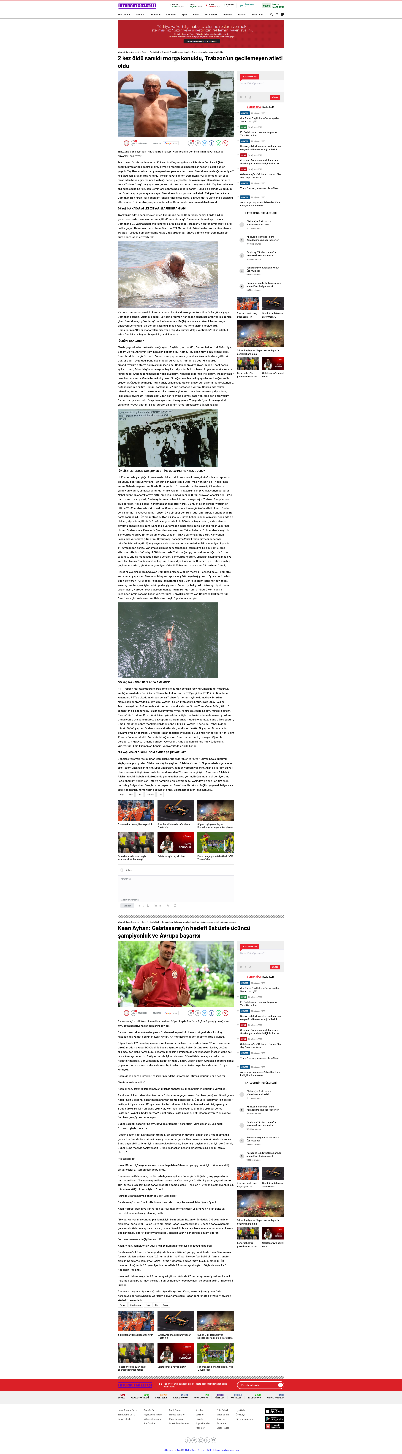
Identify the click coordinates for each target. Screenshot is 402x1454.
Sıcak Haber (223, 1427)
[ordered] (156, 905)
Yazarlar (242, 14)
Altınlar (199, 1410)
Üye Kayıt (240, 1414)
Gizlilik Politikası (189, 1450)
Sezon (165, 1305)
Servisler (140, 14)
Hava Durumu (180, 1396)
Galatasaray (135, 1305)
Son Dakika (124, 14)
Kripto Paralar (275, 1396)
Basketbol (154, 52)
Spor (184, 14)
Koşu (122, 794)
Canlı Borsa (175, 1410)
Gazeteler (257, 14)
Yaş (160, 794)
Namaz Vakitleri (140, 1396)
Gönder (127, 905)
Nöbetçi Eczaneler (153, 1418)
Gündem (155, 14)
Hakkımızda (168, 1450)
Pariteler (236, 1396)
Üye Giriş (240, 1410)
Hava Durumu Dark (127, 1410)
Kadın (196, 14)
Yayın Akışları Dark (153, 1414)
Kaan (148, 1305)
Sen (131, 794)
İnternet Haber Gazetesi (128, 52)
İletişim (177, 1450)
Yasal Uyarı (234, 1450)
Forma (122, 1305)
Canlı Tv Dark (150, 1410)
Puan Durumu (201, 1396)
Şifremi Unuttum (244, 1418)
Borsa (121, 1396)
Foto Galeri (211, 14)
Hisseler (219, 1396)
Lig (156, 1305)
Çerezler (201, 1450)
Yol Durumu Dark (126, 1414)
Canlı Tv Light (124, 1418)
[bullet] (160, 905)
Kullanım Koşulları (221, 1450)
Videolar (227, 14)
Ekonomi (171, 14)
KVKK (209, 1450)
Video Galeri (223, 1414)
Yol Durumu (254, 1396)
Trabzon (150, 794)
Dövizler (200, 1414)
